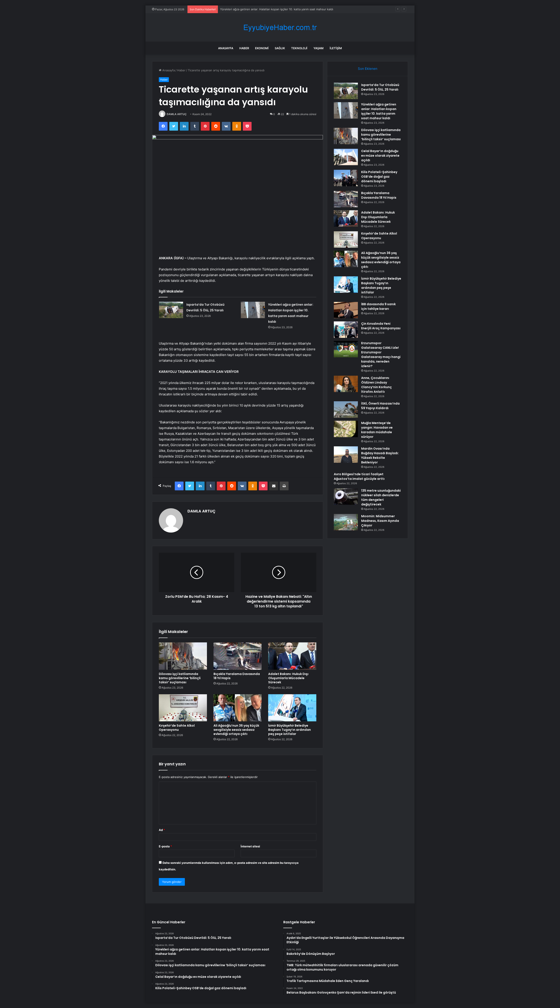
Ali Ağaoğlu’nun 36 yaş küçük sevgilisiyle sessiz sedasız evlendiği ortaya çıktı (236, 729)
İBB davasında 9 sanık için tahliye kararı (378, 306)
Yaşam (318, 48)
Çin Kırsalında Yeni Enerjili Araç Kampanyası (381, 325)
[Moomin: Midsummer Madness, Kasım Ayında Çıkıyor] (346, 522)
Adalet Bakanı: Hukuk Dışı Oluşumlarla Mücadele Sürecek (288, 678)
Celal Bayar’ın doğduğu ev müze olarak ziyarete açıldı (380, 155)
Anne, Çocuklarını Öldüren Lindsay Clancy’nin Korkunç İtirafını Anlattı (376, 385)
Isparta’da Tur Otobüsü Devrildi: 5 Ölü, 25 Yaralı (380, 87)
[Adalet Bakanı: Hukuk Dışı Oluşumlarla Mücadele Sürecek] (292, 656)
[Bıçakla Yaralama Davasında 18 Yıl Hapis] (238, 656)
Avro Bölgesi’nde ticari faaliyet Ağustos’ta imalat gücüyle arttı (359, 476)
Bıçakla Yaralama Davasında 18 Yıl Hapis (237, 676)
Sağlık (280, 48)
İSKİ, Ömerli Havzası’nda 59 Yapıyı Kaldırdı (380, 405)
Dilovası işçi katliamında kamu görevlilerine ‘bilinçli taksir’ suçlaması (265, 9)
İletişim (336, 48)
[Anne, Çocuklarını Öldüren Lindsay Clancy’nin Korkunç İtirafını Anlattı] (346, 384)
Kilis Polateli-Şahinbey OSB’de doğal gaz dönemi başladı (379, 176)
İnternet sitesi (250, 846)
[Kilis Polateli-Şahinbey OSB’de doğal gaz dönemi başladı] (346, 178)
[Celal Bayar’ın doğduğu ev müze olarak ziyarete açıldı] (346, 157)
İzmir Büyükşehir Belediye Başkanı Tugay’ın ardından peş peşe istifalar (289, 729)
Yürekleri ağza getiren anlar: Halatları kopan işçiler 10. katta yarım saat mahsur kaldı (378, 111)
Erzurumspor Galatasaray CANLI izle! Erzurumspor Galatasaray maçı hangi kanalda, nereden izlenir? (381, 354)
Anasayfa (225, 48)
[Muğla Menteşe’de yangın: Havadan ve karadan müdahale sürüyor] (346, 429)
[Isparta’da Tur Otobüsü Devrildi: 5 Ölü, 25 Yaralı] (171, 310)
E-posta (165, 846)
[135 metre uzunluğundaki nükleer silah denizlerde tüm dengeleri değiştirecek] (346, 496)
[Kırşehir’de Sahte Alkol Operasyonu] (183, 707)
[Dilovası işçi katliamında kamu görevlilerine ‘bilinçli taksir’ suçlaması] (183, 656)
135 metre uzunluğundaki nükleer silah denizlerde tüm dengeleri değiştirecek (381, 497)
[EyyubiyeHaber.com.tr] (280, 27)
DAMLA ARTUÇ (177, 114)
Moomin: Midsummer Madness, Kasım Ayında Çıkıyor (380, 521)
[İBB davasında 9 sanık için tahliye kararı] (346, 310)
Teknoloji (299, 48)
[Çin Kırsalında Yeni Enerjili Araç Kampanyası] (346, 329)
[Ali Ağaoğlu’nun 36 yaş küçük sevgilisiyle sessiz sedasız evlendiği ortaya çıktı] (238, 707)
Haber (244, 48)
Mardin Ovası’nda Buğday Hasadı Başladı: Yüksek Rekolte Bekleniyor (380, 455)
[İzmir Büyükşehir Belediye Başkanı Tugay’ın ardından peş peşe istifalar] (292, 707)
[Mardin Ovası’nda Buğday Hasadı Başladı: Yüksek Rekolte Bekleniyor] (346, 454)
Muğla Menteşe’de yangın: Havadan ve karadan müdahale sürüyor (377, 430)
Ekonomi (262, 48)
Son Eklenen (367, 69)
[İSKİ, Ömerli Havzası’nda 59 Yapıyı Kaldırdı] (346, 409)
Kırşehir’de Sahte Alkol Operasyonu (177, 727)
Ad (162, 830)
